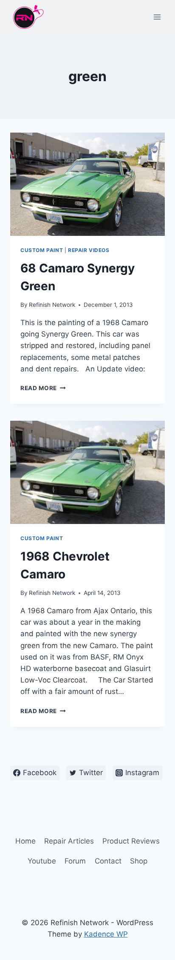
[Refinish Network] (27, 17)
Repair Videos (89, 250)
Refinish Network (52, 304)
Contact (108, 861)
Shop (138, 861)
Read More (43, 388)
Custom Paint (41, 250)
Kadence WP (106, 934)
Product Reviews (131, 841)
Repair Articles (69, 841)
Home (25, 841)
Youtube (42, 861)
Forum (75, 861)
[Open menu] (157, 16)
